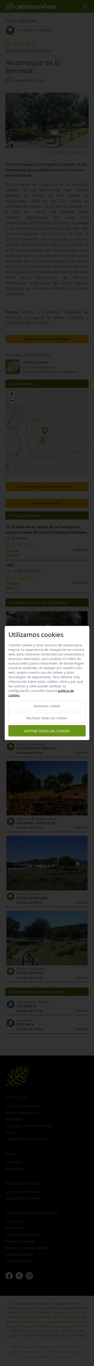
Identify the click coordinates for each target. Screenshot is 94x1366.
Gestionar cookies (47, 706)
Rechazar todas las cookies (46, 718)
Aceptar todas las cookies (47, 731)
